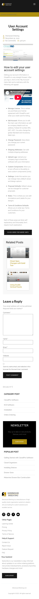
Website (6, 356)
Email (5, 347)
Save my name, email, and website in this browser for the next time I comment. (16, 368)
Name (5, 339)
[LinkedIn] (8, 514)
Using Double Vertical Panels (16, 286)
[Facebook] (13, 514)
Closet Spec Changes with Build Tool (17, 263)
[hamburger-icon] (34, 4)
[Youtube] (18, 514)
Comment (7, 313)
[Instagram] (3, 514)
